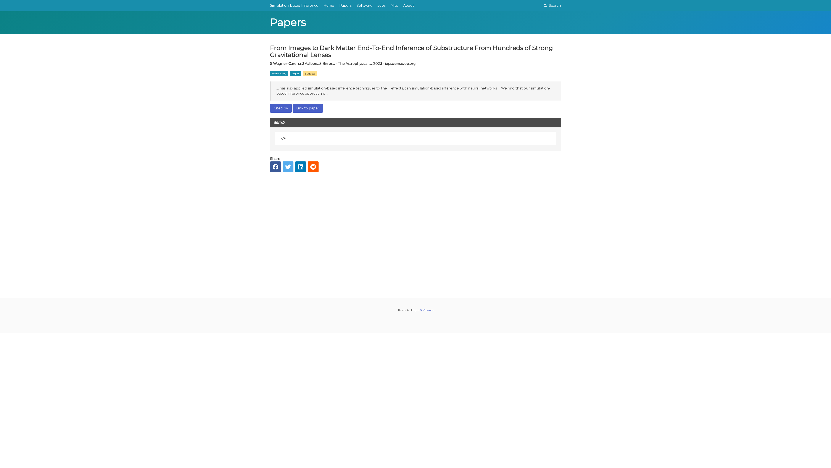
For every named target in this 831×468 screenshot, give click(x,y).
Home (329, 5)
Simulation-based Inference (294, 5)
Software (364, 5)
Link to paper (307, 108)
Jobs (381, 5)
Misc (394, 5)
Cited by (281, 108)
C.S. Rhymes (425, 310)
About (408, 5)
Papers (345, 5)
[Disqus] (415, 231)
